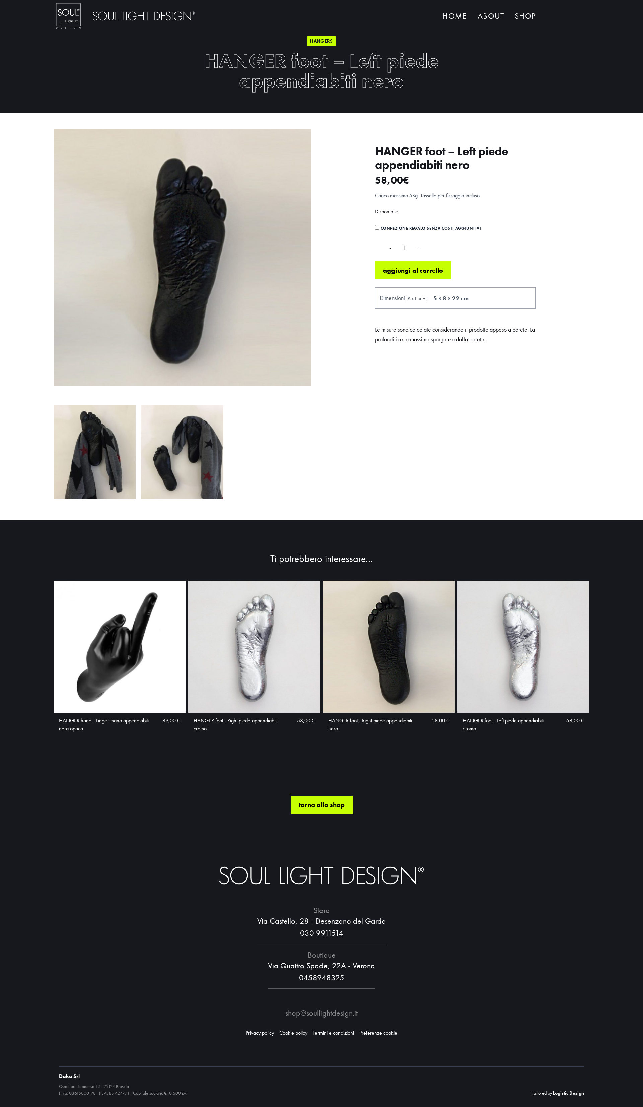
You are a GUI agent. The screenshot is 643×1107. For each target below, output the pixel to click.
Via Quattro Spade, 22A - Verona (321, 965)
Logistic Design (568, 1093)
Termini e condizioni (333, 1032)
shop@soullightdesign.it (321, 1012)
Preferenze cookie (378, 1032)
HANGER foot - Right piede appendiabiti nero (370, 724)
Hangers (321, 41)
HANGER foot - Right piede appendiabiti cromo (235, 724)
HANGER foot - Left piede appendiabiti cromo (503, 724)
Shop (525, 16)
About (491, 16)
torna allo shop (322, 804)
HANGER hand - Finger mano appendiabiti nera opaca (104, 724)
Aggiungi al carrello (413, 270)
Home (454, 16)
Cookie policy (293, 1032)
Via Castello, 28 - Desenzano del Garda (321, 921)
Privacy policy (260, 1032)
